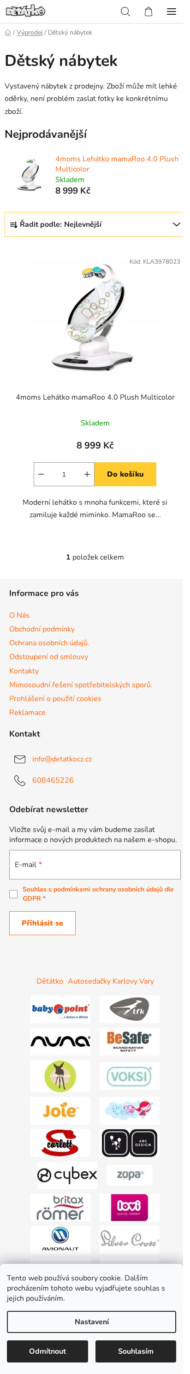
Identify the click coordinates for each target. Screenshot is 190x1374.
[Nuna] (60, 1041)
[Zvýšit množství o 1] (87, 474)
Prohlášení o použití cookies (55, 699)
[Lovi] (130, 1207)
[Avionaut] (60, 1239)
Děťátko (49, 981)
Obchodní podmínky (42, 629)
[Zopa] (130, 1175)
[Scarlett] (60, 1143)
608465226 (53, 780)
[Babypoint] (60, 1009)
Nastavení (92, 1322)
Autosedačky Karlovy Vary (111, 981)
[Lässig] (60, 1076)
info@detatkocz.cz (62, 759)
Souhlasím (136, 1351)
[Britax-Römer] (60, 1207)
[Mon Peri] (130, 1110)
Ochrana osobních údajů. (49, 643)
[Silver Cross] (130, 1239)
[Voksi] (130, 1076)
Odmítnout (47, 1351)
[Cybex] (67, 1175)
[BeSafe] (130, 1041)
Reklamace (27, 713)
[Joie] (60, 1110)
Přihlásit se (42, 923)
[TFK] (130, 1009)
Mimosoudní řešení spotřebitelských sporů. (81, 685)
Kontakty (24, 671)
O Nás (19, 615)
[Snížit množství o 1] (41, 474)
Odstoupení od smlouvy (48, 657)
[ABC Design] (130, 1143)
